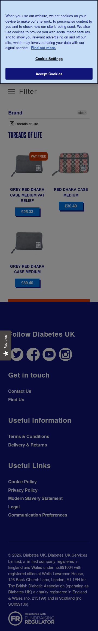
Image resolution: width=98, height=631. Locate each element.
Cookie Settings (49, 58)
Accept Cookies (49, 73)
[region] (49, 42)
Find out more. (43, 47)
